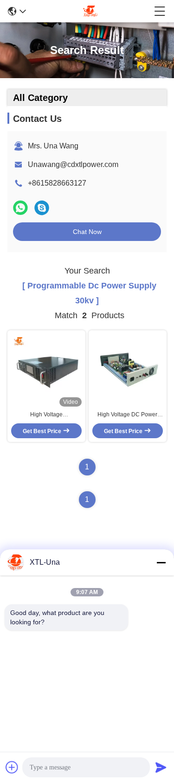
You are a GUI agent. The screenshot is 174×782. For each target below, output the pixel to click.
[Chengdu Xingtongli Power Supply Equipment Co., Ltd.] (90, 11)
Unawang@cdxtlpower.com (73, 164)
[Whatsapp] (20, 207)
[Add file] (12, 767)
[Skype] (41, 207)
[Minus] (161, 562)
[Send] (161, 767)
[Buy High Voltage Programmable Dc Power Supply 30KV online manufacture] (46, 370)
